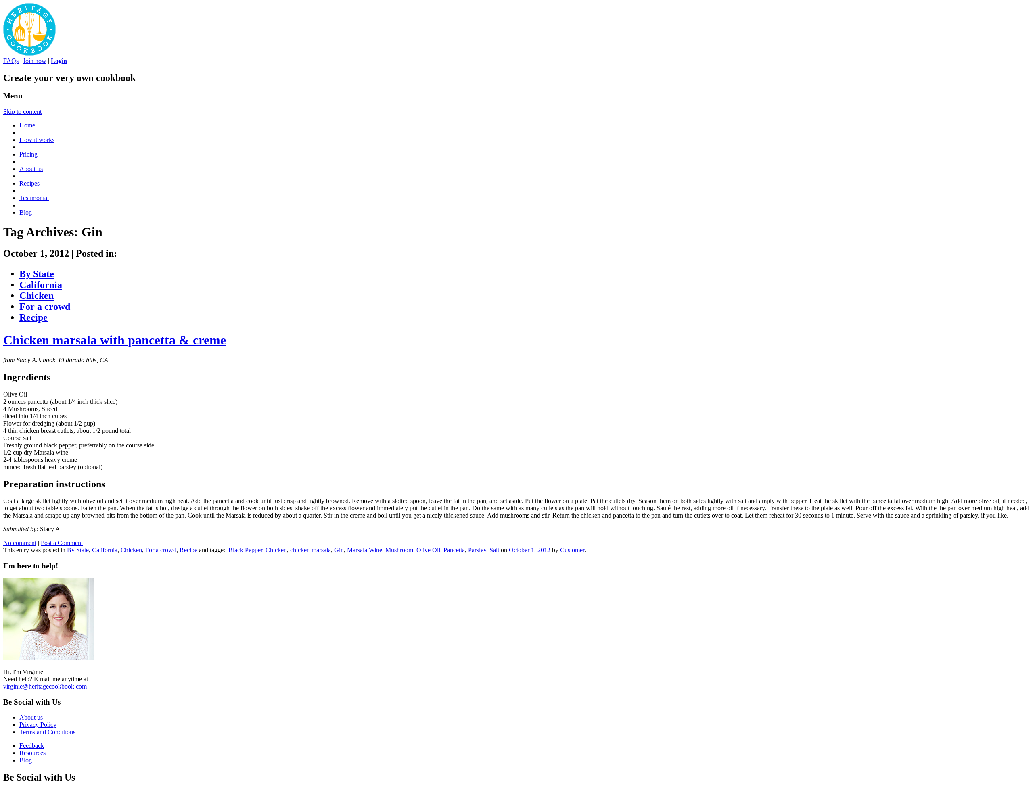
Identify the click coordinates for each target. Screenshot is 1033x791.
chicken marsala (310, 550)
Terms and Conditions (47, 731)
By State (36, 274)
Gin (339, 550)
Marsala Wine (364, 550)
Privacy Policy (37, 724)
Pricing (28, 154)
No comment (19, 542)
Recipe (33, 317)
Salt (494, 550)
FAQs (11, 60)
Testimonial (34, 197)
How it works (36, 139)
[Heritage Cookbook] (29, 53)
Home (27, 125)
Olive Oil (428, 550)
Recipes (29, 183)
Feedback (31, 745)
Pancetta (454, 550)
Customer (572, 550)
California (40, 285)
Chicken (36, 295)
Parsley (477, 550)
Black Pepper (245, 550)
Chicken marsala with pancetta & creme (114, 340)
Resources (32, 752)
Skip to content (22, 111)
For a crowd (44, 306)
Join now (34, 60)
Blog (25, 212)
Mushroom (399, 550)
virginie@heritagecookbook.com (45, 686)
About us (31, 168)
